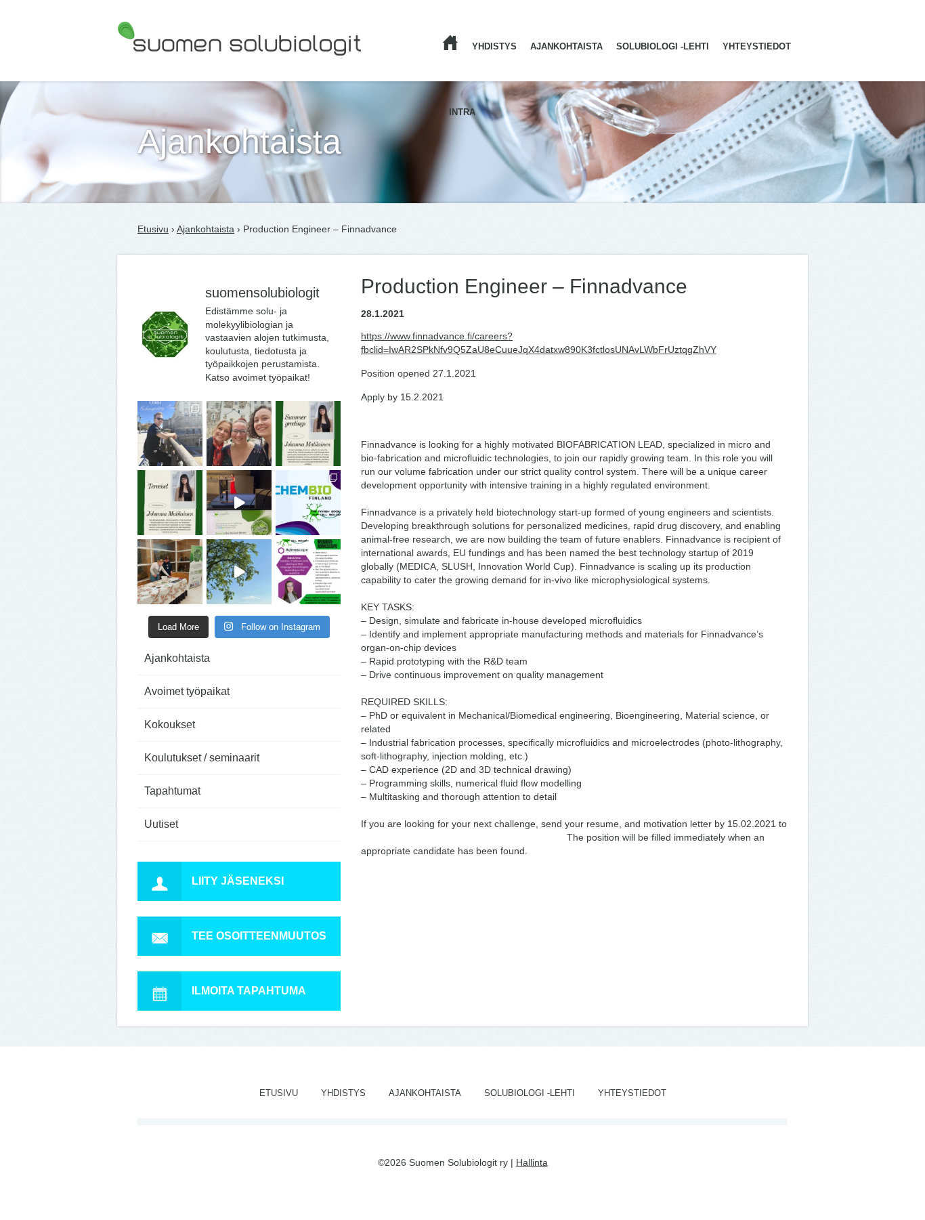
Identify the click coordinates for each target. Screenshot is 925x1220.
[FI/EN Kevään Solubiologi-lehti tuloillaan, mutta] (239, 433)
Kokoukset (169, 724)
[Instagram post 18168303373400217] (239, 571)
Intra (462, 112)
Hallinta (532, 1162)
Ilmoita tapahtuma (249, 990)
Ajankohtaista (566, 46)
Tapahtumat (172, 791)
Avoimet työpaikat (187, 691)
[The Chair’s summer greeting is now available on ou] (308, 433)
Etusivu (153, 229)
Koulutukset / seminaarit (201, 757)
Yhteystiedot (757, 46)
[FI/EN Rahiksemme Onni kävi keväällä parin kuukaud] (169, 433)
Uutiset (161, 824)
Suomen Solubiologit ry (166, 64)
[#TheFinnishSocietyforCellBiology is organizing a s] (308, 571)
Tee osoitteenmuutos (259, 936)
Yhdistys (494, 46)
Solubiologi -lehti (662, 46)
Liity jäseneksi (238, 881)
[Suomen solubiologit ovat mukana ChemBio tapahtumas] (308, 502)
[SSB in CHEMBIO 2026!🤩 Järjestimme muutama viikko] (239, 502)
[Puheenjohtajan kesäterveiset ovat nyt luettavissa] (169, 502)
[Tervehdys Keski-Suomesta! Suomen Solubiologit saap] (169, 571)
